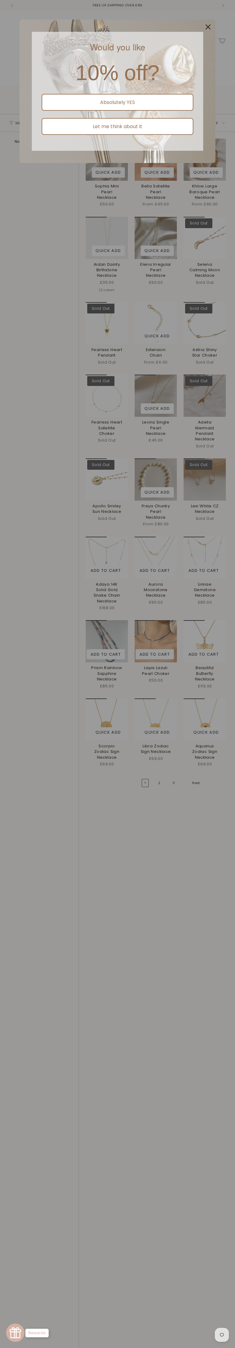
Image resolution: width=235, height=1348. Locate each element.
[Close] (208, 27)
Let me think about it (117, 126)
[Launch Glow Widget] (15, 1333)
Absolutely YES (117, 102)
